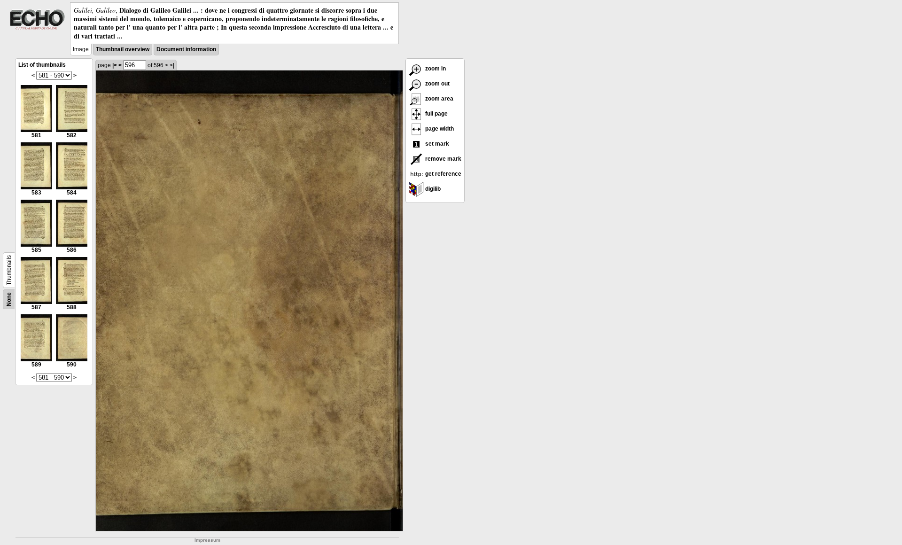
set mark (436, 143)
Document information (186, 49)
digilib (432, 189)
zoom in (435, 68)
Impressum (207, 540)
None (9, 299)
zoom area (438, 98)
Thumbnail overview (122, 49)
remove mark (442, 159)
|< (114, 65)
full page (436, 113)
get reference (442, 174)
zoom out (437, 83)
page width (439, 128)
